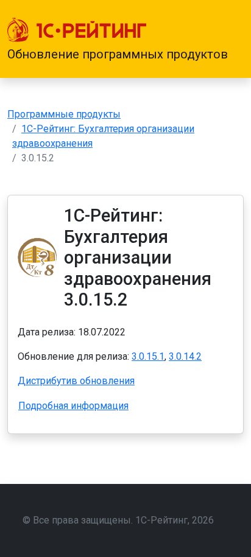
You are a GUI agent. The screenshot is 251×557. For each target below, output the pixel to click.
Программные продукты (64, 114)
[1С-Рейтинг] (76, 30)
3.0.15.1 (148, 356)
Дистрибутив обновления (76, 381)
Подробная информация (73, 406)
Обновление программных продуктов (117, 54)
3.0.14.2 (185, 356)
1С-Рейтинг (161, 520)
